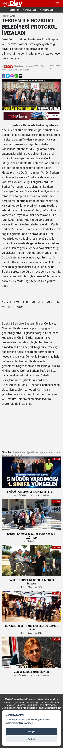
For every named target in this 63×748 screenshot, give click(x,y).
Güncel (13, 16)
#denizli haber (19, 452)
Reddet (31, 739)
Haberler (5, 16)
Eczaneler (14, 10)
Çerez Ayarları (25, 723)
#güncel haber (46, 452)
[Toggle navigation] (57, 3)
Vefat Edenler (29, 10)
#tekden (18, 455)
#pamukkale (7, 455)
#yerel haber (33, 452)
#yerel (57, 452)
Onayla (31, 731)
